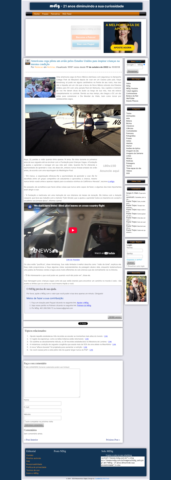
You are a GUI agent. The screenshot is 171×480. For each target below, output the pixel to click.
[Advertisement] (49, 37)
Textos (129, 166)
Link (106, 336)
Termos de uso (33, 470)
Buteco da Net (132, 96)
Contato (29, 455)
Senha (129, 253)
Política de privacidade (36, 467)
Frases (45, 14)
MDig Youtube (132, 88)
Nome (26, 400)
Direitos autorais (33, 458)
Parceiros (55, 14)
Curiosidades (131, 131)
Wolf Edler (130, 98)
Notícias (51, 67)
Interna (138, 61)
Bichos (129, 123)
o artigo (111, 181)
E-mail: (26, 407)
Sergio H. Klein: (132, 193)
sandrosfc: (130, 197)
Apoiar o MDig (83, 303)
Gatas (128, 141)
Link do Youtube (73, 260)
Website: (27, 414)
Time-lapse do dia (133, 168)
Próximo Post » (113, 439)
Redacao (39, 67)
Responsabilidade (34, 464)
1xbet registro (132, 91)
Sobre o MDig (32, 473)
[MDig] (55, 5)
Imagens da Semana (134, 153)
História (129, 143)
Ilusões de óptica (133, 148)
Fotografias (130, 136)
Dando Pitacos (132, 101)
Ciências (129, 128)
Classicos (130, 126)
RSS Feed (66, 14)
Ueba (128, 83)
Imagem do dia (132, 151)
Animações (130, 116)
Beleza (129, 121)
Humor (129, 146)
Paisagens (130, 163)
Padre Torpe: (131, 201)
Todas (128, 113)
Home (37, 14)
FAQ (28, 461)
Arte (128, 118)
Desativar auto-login (136, 266)
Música (129, 158)
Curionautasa (131, 93)
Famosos (130, 133)
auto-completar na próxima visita (39, 421)
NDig (128, 86)
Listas (128, 156)
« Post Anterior (31, 439)
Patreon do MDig (84, 305)
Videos (129, 171)
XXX (128, 173)
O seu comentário (46, 367)
